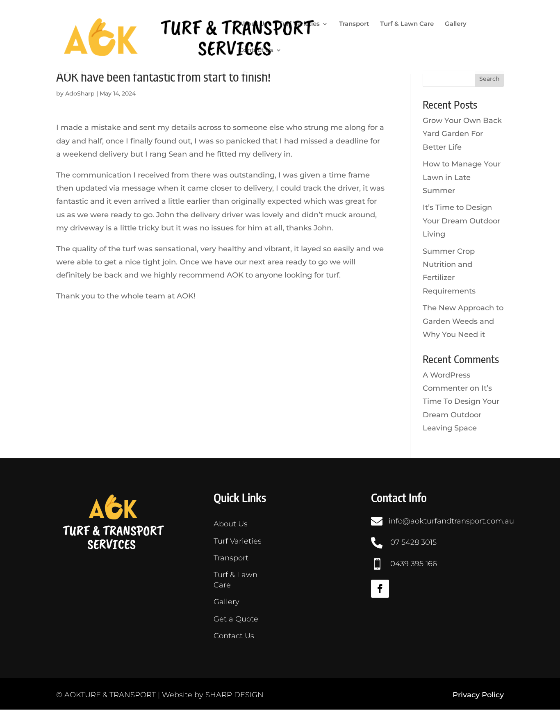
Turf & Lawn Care (407, 24)
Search (489, 78)
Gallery (456, 24)
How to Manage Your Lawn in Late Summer (462, 177)
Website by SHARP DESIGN (213, 694)
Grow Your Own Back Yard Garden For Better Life (462, 134)
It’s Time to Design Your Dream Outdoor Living (461, 221)
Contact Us (256, 50)
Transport (354, 24)
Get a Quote (236, 619)
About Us (253, 24)
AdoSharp (80, 93)
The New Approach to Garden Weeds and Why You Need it (463, 321)
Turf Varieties (299, 24)
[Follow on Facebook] (380, 589)
